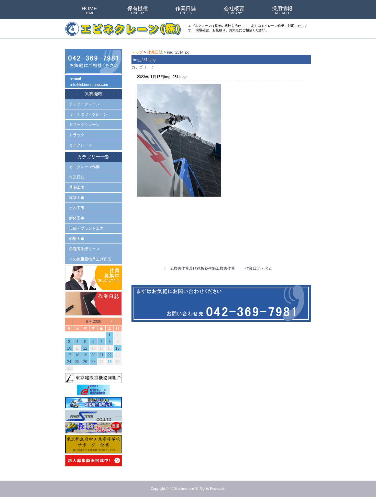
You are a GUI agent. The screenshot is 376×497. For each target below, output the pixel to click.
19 (85, 355)
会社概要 (234, 10)
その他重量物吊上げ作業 (90, 259)
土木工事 (76, 208)
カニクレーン (80, 145)
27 (93, 361)
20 (93, 355)
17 (69, 355)
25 (77, 361)
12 (85, 348)
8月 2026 (93, 321)
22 (109, 355)
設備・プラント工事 (86, 228)
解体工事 (76, 218)
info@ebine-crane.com (89, 84)
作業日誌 (185, 10)
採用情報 (282, 10)
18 (77, 355)
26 (85, 361)
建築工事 (76, 197)
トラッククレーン (84, 124)
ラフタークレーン (84, 104)
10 (69, 348)
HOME (89, 10)
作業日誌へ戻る (258, 268)
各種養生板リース (84, 249)
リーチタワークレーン (88, 114)
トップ (137, 52)
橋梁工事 (76, 238)
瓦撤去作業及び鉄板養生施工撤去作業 (202, 268)
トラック (76, 135)
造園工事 (76, 187)
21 (101, 355)
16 (117, 348)
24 (69, 361)
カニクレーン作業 (84, 167)
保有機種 (137, 10)
